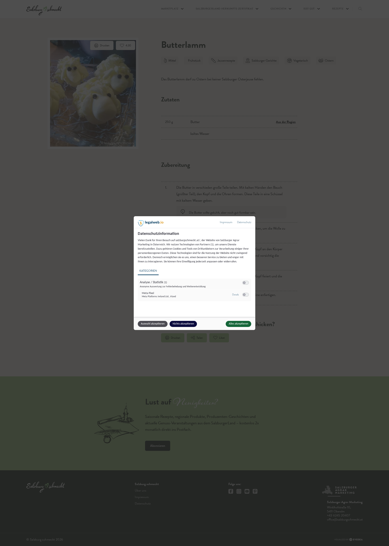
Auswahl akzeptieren (153, 323)
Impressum (226, 222)
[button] (244, 282)
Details (235, 294)
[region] (195, 268)
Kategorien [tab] (148, 271)
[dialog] (194, 273)
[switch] (245, 282)
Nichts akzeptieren (183, 323)
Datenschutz (244, 222)
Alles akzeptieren (238, 323)
